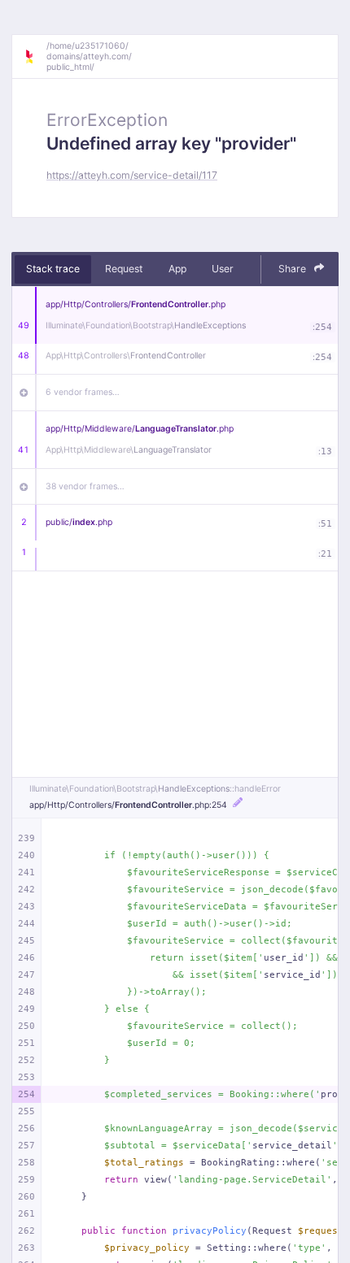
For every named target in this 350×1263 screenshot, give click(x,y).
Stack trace (53, 269)
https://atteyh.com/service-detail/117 (131, 175)
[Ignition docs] (35, 57)
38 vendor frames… (85, 486)
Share (293, 269)
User (223, 269)
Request (123, 269)
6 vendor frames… (83, 392)
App (177, 269)
